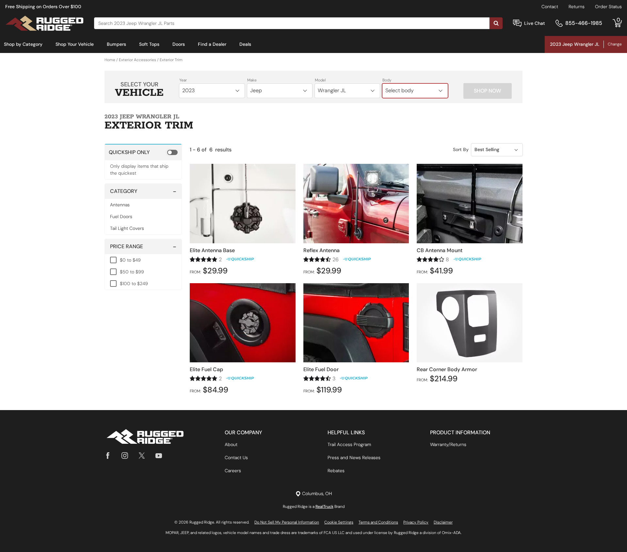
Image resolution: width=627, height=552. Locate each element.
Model (320, 80)
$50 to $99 (132, 272)
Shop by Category (23, 44)
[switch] (143, 152)
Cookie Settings (338, 522)
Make (252, 80)
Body (387, 80)
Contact (549, 6)
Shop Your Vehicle (75, 44)
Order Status (608, 6)
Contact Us (236, 457)
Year (183, 80)
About (231, 444)
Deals (245, 44)
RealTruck (324, 506)
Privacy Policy (415, 522)
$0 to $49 (130, 260)
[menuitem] (23, 44)
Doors (178, 44)
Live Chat (534, 23)
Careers (233, 471)
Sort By (461, 149)
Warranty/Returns (448, 444)
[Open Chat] (517, 23)
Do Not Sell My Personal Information (286, 522)
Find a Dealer (212, 44)
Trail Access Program (349, 444)
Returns (577, 6)
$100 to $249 (134, 283)
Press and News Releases (354, 457)
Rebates (336, 471)
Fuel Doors (121, 216)
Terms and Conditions (378, 522)
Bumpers (116, 44)
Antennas (120, 205)
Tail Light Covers (127, 228)
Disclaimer (443, 522)
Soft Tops (149, 44)
